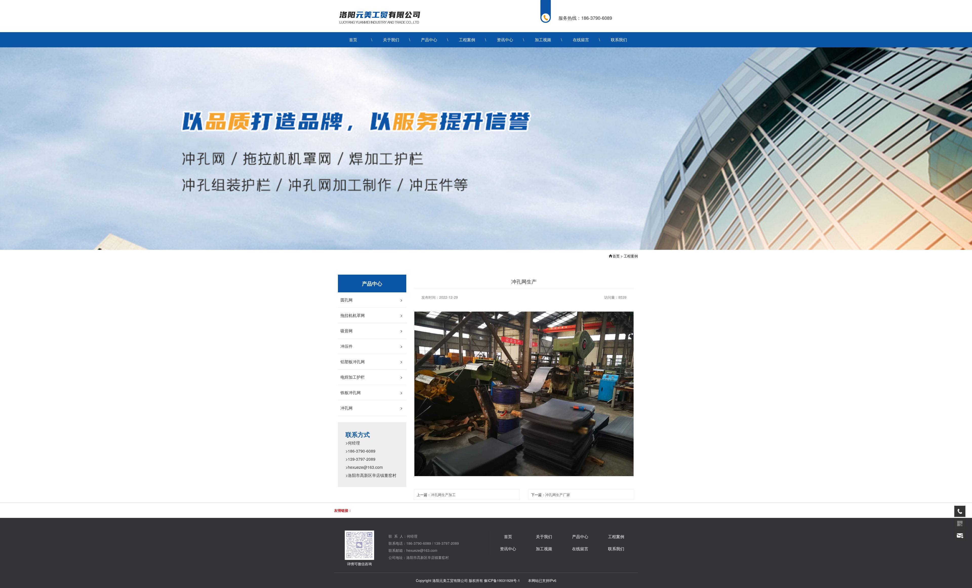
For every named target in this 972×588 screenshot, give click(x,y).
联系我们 (619, 40)
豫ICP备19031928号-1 (502, 580)
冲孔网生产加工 (443, 494)
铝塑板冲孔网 (371, 361)
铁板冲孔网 (371, 392)
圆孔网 (371, 300)
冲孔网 (371, 408)
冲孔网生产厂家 (557, 494)
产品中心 (429, 40)
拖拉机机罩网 (371, 315)
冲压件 (371, 346)
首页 (353, 40)
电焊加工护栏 (371, 377)
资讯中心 (505, 40)
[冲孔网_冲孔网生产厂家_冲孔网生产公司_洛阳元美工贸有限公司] (379, 17)
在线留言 (581, 40)
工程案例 (467, 40)
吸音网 (371, 331)
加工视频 (543, 40)
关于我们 (391, 40)
